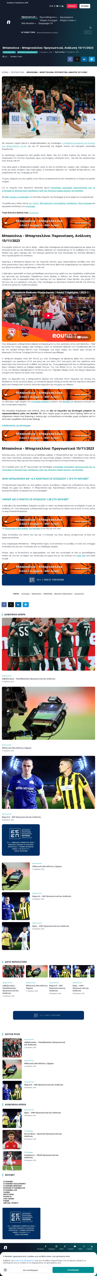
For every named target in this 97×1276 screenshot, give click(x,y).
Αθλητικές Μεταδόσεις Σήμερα (16, 748)
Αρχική (5, 72)
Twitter (80, 1249)
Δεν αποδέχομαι (30, 1270)
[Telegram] (92, 59)
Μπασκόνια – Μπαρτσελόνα (39, 223)
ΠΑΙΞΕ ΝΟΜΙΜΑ (82, 223)
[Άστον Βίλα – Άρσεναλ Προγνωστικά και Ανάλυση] (12, 1139)
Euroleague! (34, 212)
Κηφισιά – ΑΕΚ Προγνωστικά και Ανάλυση (21, 817)
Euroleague (25, 594)
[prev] (85, 32)
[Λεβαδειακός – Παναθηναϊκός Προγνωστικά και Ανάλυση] (48, 644)
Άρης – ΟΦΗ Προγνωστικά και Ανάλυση (50, 926)
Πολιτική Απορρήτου (25, 1260)
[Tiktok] (65, 1246)
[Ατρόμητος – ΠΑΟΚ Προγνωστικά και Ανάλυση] (12, 1160)
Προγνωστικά (9, 52)
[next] (89, 32)
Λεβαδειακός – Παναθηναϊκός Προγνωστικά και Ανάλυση (56, 32)
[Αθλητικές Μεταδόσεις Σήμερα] (48, 713)
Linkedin (90, 1249)
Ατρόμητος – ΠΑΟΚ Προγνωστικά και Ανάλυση (41, 1156)
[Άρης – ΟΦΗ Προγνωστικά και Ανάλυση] (16, 936)
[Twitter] (84, 1246)
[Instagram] (52, 6)
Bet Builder (34, 203)
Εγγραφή (84, 6)
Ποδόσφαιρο (28, 1131)
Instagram (51, 1249)
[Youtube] (75, 1246)
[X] (77, 59)
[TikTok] (55, 6)
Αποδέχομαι (73, 1270)
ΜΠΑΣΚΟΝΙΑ (48, 594)
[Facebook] (70, 59)
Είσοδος (72, 6)
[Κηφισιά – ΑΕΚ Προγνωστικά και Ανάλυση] (48, 782)
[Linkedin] (63, 6)
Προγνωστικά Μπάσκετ (27, 52)
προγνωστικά (79, 594)
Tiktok (61, 1249)
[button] (88, 27)
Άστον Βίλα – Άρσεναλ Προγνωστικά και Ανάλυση (43, 1134)
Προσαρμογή (5, 1270)
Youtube (71, 1249)
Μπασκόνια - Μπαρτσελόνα (63, 594)
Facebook (40, 1249)
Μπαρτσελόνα (36, 594)
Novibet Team (16, 56)
